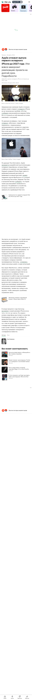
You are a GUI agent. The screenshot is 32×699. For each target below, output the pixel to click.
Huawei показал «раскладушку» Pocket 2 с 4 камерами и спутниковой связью (19, 360)
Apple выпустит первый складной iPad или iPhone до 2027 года (19, 195)
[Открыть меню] (29, 2)
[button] (16, 49)
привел (24, 175)
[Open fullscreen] (27, 141)
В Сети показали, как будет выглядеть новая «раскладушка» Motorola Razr (19, 375)
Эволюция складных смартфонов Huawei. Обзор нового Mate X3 (18, 298)
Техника (4, 55)
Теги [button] (8, 335)
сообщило (5, 113)
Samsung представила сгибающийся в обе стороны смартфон (19, 353)
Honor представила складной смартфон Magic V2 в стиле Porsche (19, 368)
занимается (5, 165)
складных (5, 123)
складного (21, 109)
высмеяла (5, 311)
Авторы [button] (4, 335)
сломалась (23, 262)
